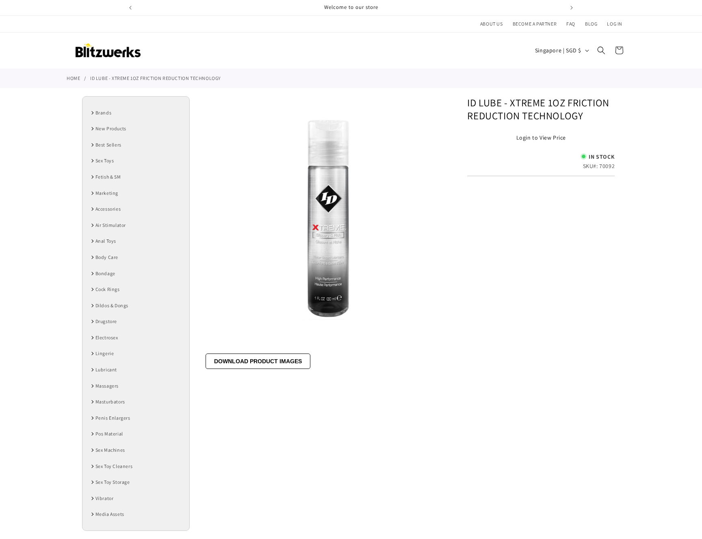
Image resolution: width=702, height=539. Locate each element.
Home (73, 78)
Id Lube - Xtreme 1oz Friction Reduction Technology (155, 78)
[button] (601, 50)
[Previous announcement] (130, 7)
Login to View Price (541, 137)
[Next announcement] (572, 7)
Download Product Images (258, 361)
